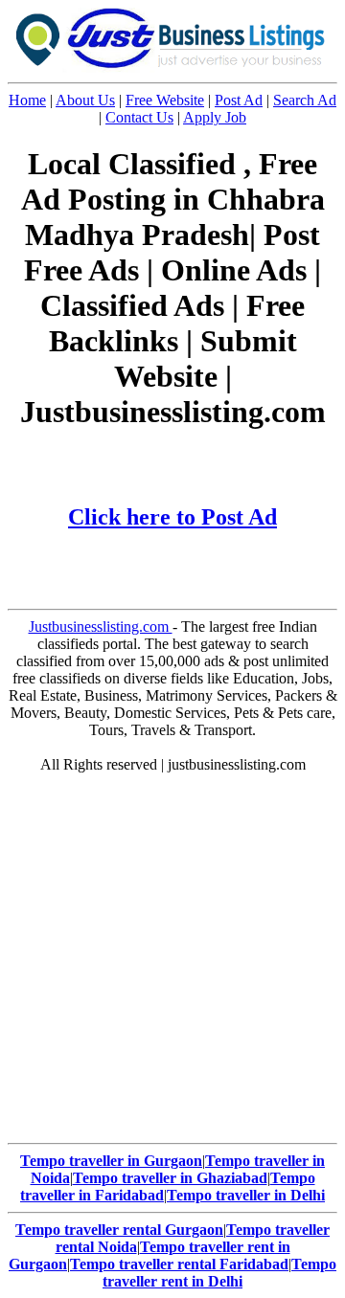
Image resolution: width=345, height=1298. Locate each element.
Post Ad (239, 100)
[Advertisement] (172, 963)
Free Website (165, 100)
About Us (85, 100)
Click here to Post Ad (172, 516)
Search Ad (304, 100)
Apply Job (214, 117)
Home (27, 100)
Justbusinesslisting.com (100, 626)
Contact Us (139, 117)
